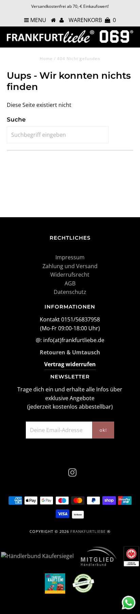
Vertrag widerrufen (70, 364)
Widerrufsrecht (69, 274)
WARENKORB (92, 20)
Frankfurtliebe (88, 531)
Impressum (70, 257)
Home (46, 58)
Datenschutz (70, 292)
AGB (70, 283)
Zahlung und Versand (70, 266)
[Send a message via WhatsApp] (129, 603)
